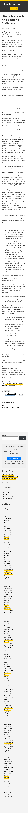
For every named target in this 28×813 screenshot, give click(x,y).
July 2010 (6, 751)
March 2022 (7, 586)
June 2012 (6, 714)
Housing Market (9, 496)
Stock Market (8, 498)
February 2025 (8, 528)
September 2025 (8, 516)
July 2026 (6, 508)
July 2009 (6, 775)
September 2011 (8, 728)
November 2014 (8, 689)
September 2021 (8, 596)
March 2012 (7, 720)
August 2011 (7, 730)
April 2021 (6, 604)
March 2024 (7, 545)
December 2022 (8, 567)
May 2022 (6, 582)
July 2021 (6, 600)
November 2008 (8, 790)
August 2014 (7, 693)
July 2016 (6, 662)
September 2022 (8, 573)
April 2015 (6, 681)
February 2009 (8, 786)
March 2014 (7, 695)
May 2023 (6, 557)
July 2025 (6, 520)
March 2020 (7, 625)
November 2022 (8, 569)
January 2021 (7, 608)
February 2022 (8, 588)
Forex (6, 494)
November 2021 (8, 592)
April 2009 (6, 782)
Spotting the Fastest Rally (9, 478)
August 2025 (7, 518)
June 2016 (6, 664)
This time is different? (8, 474)
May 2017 (6, 654)
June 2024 (6, 538)
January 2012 (7, 724)
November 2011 (8, 726)
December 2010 (8, 740)
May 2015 (6, 679)
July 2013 (6, 699)
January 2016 (7, 668)
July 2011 (6, 732)
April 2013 (6, 701)
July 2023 (6, 553)
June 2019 (6, 633)
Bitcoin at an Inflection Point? (10, 476)
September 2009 (8, 771)
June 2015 (6, 677)
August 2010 (7, 749)
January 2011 (7, 738)
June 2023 (6, 555)
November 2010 (8, 742)
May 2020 (6, 621)
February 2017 (8, 656)
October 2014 (7, 691)
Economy (6, 391)
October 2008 (7, 792)
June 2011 (6, 734)
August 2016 (7, 660)
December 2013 (8, 697)
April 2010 (6, 757)
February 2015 (8, 685)
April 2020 (6, 623)
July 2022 (6, 578)
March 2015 (7, 683)
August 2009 (7, 773)
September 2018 (8, 639)
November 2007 (8, 796)
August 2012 (7, 709)
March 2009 (7, 784)
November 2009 (8, 767)
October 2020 (7, 613)
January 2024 (7, 549)
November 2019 (8, 629)
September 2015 (8, 670)
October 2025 (7, 514)
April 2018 (6, 641)
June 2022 (6, 580)
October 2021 (7, 594)
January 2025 (7, 530)
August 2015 (7, 672)
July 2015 (6, 674)
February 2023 (8, 563)
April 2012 (6, 718)
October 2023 (7, 551)
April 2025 (6, 524)
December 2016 (8, 658)
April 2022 (6, 584)
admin (14, 28)
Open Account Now (14, 458)
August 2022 (7, 576)
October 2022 (7, 571)
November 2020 (8, 611)
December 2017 (8, 644)
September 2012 (8, 707)
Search (4, 435)
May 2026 (6, 510)
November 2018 (8, 637)
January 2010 (7, 763)
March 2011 (7, 736)
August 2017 (7, 648)
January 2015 (7, 687)
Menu (15, 8)
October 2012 (7, 705)
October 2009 (7, 769)
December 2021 (8, 590)
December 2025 (8, 512)
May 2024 (6, 541)
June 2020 (6, 619)
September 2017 (8, 646)
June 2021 (6, 602)
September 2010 (8, 747)
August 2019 (7, 631)
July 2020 (6, 617)
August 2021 (7, 598)
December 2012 (8, 703)
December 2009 (8, 765)
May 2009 (6, 780)
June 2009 (6, 777)
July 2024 (6, 536)
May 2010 (6, 755)
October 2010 (7, 745)
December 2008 (8, 788)
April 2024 (6, 543)
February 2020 (8, 627)
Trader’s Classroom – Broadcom (11, 481)
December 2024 (8, 532)
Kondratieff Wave (14, 4)
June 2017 (6, 652)
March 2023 (7, 561)
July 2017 (6, 650)
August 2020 (7, 615)
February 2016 (8, 666)
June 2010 (6, 753)
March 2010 (7, 759)
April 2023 (6, 559)
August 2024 (7, 534)
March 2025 (7, 526)
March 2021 (7, 606)
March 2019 (7, 635)
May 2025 (6, 522)
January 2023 (7, 565)
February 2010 (8, 761)
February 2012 (8, 722)
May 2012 (6, 716)
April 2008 (6, 794)
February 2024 (8, 547)
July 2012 (6, 712)
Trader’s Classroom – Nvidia (9, 483)
